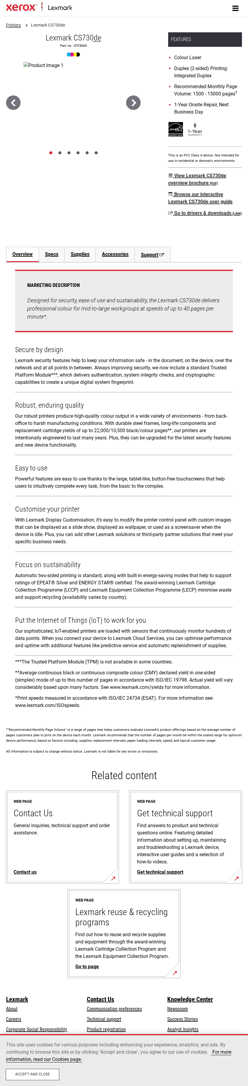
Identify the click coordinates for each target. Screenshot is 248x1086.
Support (149, 255)
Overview (22, 254)
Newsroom (177, 1009)
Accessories (115, 254)
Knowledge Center (190, 999)
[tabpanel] (124, 491)
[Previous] (13, 102)
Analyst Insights (182, 1029)
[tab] (50, 152)
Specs (51, 254)
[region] (124, 1060)
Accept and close (32, 1074)
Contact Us (100, 999)
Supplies (80, 254)
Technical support (104, 1019)
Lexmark (17, 999)
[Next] (133, 102)
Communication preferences (114, 1009)
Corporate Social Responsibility (36, 1029)
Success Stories (182, 1019)
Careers (13, 1019)
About (12, 1009)
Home (77, 8)
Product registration (106, 1029)
